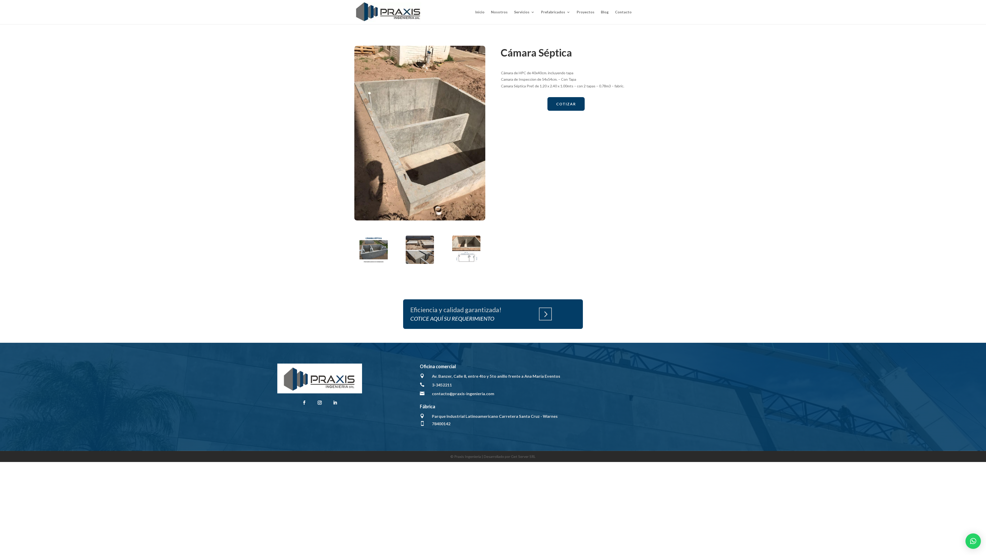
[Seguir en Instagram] (319, 403)
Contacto (623, 12)
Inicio (480, 12)
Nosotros (499, 12)
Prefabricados (553, 12)
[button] (973, 541)
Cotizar (566, 104)
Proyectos (585, 12)
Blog (605, 12)
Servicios (521, 12)
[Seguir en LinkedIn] (335, 403)
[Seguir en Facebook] (304, 403)
